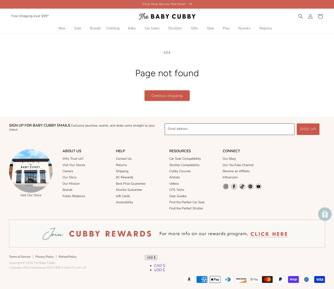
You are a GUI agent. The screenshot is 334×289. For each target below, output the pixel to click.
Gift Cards (123, 196)
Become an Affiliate (236, 171)
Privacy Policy (44, 257)
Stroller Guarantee (129, 190)
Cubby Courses (180, 171)
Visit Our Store (30, 195)
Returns (121, 165)
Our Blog (229, 159)
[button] (301, 16)
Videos (174, 183)
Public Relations (73, 196)
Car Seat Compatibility (185, 159)
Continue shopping (167, 95)
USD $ (151, 257)
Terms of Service (19, 257)
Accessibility (124, 202)
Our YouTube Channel (238, 165)
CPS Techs (176, 190)
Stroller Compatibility (184, 165)
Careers (67, 171)
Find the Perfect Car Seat (186, 202)
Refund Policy (68, 257)
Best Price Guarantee (130, 183)
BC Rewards (124, 177)
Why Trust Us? (73, 159)
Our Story (69, 177)
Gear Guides (178, 196)
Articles (174, 177)
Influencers (230, 177)
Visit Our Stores (73, 165)
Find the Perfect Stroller (186, 208)
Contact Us (124, 159)
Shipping (122, 171)
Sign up (308, 129)
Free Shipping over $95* (30, 16)
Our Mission (71, 183)
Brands (67, 190)
